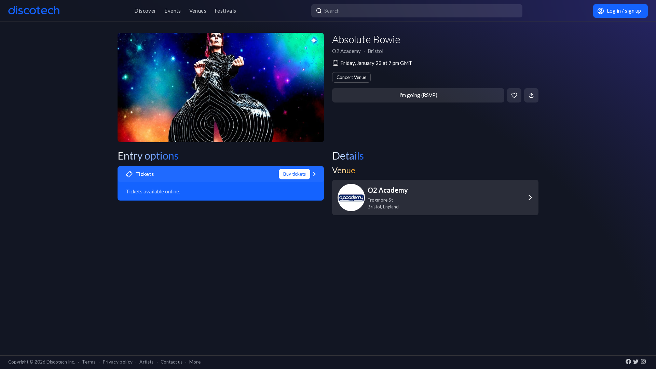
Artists (146, 362)
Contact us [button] (171, 362)
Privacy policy (117, 362)
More (195, 362)
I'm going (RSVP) (418, 95)
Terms (89, 362)
